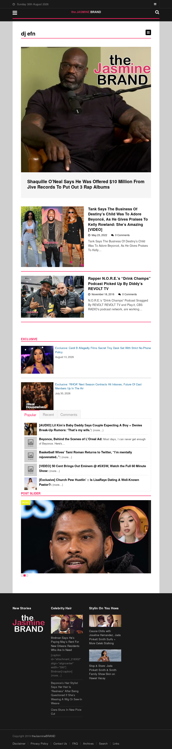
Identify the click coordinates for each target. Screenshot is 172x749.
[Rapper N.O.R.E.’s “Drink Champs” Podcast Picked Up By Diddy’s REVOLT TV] (52, 297)
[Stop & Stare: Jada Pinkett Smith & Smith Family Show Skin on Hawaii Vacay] (105, 655)
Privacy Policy (39, 743)
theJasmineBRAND (43, 736)
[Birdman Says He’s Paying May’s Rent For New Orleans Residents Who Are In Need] (67, 624)
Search (103, 743)
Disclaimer (19, 743)
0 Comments (122, 235)
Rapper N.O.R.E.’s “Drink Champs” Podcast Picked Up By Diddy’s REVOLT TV (119, 283)
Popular (30, 414)
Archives (88, 743)
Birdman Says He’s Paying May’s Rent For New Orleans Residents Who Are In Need (65, 644)
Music (25, 502)
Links (116, 743)
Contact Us (60, 743)
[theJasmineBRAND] (86, 11)
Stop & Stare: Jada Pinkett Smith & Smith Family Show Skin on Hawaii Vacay (102, 672)
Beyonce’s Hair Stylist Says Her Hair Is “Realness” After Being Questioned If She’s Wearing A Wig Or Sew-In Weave (66, 693)
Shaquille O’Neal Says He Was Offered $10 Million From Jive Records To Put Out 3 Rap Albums (86, 184)
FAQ (75, 743)
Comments (68, 414)
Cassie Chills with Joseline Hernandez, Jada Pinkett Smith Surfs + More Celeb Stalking (105, 637)
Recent (48, 414)
